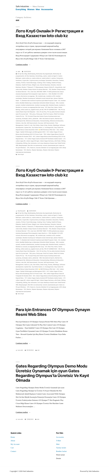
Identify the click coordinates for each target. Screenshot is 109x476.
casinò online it (46, 78)
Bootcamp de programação (44, 74)
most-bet (33, 91)
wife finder (57, 141)
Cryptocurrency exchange (37, 80)
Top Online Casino (37, 127)
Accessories (47, 9)
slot (31, 125)
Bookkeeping (32, 74)
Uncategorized (49, 127)
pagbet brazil (35, 109)
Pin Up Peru (43, 112)
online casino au (25, 109)
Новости (32, 147)
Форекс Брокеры (37, 150)
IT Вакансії (30, 87)
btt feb (27, 76)
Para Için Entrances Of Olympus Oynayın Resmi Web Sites (53, 312)
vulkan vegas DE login (32, 141)
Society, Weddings (53, 125)
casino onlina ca (26, 78)
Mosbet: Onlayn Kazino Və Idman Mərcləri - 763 (37, 89)
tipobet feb (27, 127)
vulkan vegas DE (20, 141)
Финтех (29, 150)
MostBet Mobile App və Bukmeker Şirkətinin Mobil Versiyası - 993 (39, 103)
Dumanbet (49, 80)
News (56, 107)
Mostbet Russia (53, 105)
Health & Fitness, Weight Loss (30, 85)
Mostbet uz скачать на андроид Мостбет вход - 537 (31, 107)
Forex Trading (47, 82)
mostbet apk (41, 96)
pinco (34, 114)
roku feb (23, 123)
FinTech (23, 82)
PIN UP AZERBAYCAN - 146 (52, 109)
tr (43, 127)
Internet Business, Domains (48, 85)
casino (45, 76)
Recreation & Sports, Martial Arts (52, 118)
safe (19, 71)
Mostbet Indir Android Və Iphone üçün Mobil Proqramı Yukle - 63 (41, 100)
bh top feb (21, 74)
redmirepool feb (20, 121)
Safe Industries (22, 6)
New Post (51, 107)
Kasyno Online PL (49, 87)
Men (38, 9)
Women (30, 9)
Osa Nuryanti (21, 211)
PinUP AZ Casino (48, 114)
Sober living (43, 125)
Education (55, 80)
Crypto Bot (25, 80)
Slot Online (36, 125)
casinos (53, 78)
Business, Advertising (36, 76)
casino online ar (36, 78)
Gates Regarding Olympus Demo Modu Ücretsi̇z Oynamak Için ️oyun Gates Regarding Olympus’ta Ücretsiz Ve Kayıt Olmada (52, 373)
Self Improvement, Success (35, 123)
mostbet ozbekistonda (27, 105)
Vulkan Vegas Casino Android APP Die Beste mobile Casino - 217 (46, 138)
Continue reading (23, 64)
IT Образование (38, 87)
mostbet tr (62, 105)
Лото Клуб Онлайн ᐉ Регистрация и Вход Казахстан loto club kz (49, 33)
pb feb (41, 109)
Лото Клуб (21, 154)
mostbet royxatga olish (41, 105)
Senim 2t (27, 125)
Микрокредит (23, 145)
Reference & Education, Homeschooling (37, 121)
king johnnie (58, 87)
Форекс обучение (48, 150)
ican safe (20, 350)
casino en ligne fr (53, 76)
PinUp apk (39, 114)
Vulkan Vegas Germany (47, 141)
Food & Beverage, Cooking (34, 82)
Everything (21, 9)
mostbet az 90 (50, 96)
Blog (25, 74)
